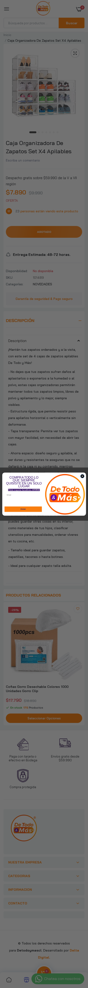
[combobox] (41, 501)
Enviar (23, 509)
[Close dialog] (82, 476)
